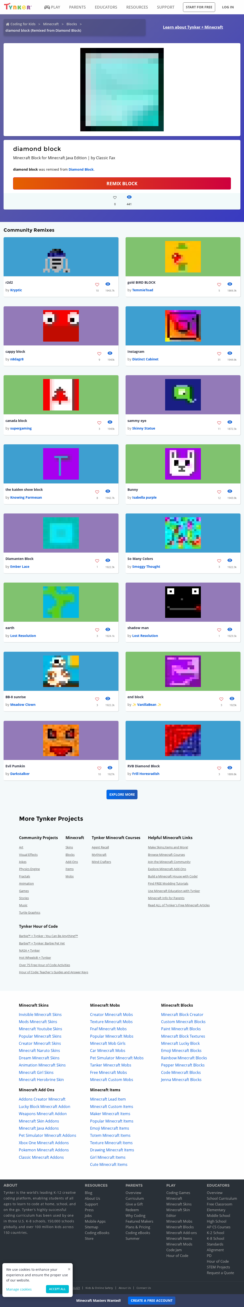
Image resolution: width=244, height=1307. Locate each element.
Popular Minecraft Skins (40, 1036)
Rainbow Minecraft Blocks (184, 1058)
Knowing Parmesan (26, 497)
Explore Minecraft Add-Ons (167, 869)
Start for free (199, 7)
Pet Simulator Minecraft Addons (47, 1135)
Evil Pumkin (15, 766)
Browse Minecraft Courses (166, 854)
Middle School (218, 1215)
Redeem (132, 1209)
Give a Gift (134, 1204)
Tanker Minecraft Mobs (110, 1065)
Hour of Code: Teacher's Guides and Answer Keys (53, 972)
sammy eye (136, 420)
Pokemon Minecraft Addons (44, 1150)
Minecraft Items (179, 1238)
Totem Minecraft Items (110, 1135)
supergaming (21, 428)
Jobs (88, 1215)
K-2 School (215, 1232)
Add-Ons (72, 862)
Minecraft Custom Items (111, 1106)
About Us (92, 1198)
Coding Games (178, 1192)
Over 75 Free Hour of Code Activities (44, 965)
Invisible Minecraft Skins (40, 1014)
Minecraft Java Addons (39, 1128)
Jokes (22, 862)
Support (91, 1204)
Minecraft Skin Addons (39, 1121)
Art (21, 847)
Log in (228, 7)
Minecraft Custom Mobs (111, 1079)
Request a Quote (220, 1272)
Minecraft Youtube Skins (40, 1028)
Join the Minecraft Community (169, 862)
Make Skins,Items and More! (168, 847)
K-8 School (215, 1238)
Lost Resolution (23, 635)
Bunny (132, 489)
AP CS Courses (218, 1227)
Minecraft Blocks (180, 1227)
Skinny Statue (143, 428)
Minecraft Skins (179, 1204)
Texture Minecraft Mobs (111, 1021)
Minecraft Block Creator (182, 1014)
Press (89, 1209)
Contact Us (144, 1288)
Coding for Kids (23, 24)
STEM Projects (218, 1267)
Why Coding (135, 1215)
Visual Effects (28, 854)
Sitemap (91, 1227)
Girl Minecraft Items (108, 1157)
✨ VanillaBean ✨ (146, 704)
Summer (133, 1238)
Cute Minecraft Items (108, 1164)
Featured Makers (139, 1221)
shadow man (138, 627)
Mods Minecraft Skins (38, 1021)
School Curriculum (222, 1198)
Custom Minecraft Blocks (183, 1021)
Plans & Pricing (138, 1227)
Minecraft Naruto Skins (39, 1050)
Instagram (135, 351)
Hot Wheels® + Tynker (35, 957)
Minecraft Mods (179, 1244)
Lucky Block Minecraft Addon (44, 1106)
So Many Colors (140, 558)
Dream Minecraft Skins (39, 1058)
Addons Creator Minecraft (42, 1099)
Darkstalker (20, 773)
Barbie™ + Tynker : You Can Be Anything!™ (48, 936)
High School (216, 1221)
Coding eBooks (97, 1232)
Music (23, 905)
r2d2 (9, 282)
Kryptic (16, 290)
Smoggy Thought (146, 566)
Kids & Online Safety (99, 1288)
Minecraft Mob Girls (108, 1043)
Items (70, 869)
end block (135, 697)
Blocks (71, 24)
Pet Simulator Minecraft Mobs (117, 1058)
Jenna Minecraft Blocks (181, 1079)
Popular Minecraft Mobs (111, 1036)
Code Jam (174, 1249)
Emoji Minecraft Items (109, 1128)
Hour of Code (177, 1255)
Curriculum (135, 1198)
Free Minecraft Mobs (108, 1072)
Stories (24, 898)
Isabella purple (144, 497)
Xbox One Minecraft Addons (44, 1142)
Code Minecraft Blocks (181, 1072)
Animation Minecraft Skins (42, 1065)
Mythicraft (99, 854)
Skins (69, 847)
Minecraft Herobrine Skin (41, 1079)
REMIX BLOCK (122, 183)
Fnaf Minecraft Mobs (108, 1028)
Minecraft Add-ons (181, 1232)
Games (24, 891)
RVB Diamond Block (143, 766)
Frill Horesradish (145, 773)
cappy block (15, 351)
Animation (26, 883)
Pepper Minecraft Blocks (183, 1065)
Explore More (122, 794)
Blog (88, 1192)
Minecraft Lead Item (108, 1099)
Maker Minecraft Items (110, 1113)
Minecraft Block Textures (183, 1036)
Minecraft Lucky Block (180, 1043)
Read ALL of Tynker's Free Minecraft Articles (179, 905)
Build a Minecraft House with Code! (173, 876)
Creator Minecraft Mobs (111, 1014)
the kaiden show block (24, 489)
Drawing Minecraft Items (112, 1150)
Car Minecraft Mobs (107, 1050)
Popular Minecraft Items (111, 1121)
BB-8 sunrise (15, 697)
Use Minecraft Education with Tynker (174, 891)
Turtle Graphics (29, 912)
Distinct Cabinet (145, 359)
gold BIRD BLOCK (141, 282)
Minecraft (51, 24)
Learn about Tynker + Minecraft (193, 27)
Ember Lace (19, 566)
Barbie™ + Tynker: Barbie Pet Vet (42, 943)
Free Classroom (219, 1204)
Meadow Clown (23, 704)
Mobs (70, 876)
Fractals (24, 876)
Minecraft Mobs (179, 1221)
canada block (16, 420)
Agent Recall (100, 847)
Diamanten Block (19, 558)
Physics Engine (29, 869)
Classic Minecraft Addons (41, 1157)
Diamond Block (81, 169)
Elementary (216, 1209)
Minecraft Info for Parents (166, 898)
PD (209, 1255)
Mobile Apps (95, 1221)
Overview (133, 1192)
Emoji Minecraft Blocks (181, 1050)
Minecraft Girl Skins (36, 1072)
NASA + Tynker (29, 950)
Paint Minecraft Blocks (181, 1028)
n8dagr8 (17, 359)
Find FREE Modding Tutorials (168, 883)
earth (9, 627)
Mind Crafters (101, 862)
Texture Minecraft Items (111, 1142)
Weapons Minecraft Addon (43, 1113)
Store (89, 1238)
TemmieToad (142, 290)
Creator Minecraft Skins (40, 1043)
